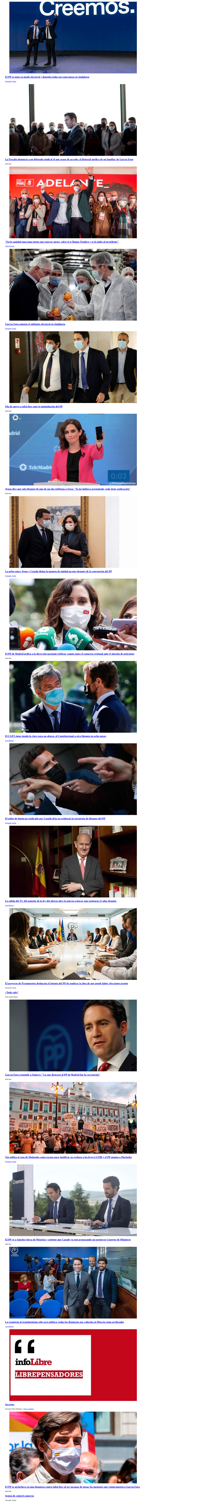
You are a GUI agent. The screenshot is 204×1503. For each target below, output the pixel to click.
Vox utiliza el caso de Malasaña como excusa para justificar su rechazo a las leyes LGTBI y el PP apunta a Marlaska (68, 1157)
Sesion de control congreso (19, 1495)
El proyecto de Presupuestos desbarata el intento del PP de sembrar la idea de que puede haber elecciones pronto (66, 983)
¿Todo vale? (11, 992)
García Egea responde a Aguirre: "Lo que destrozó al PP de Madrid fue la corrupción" (52, 1074)
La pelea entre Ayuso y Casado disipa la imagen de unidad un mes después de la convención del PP (58, 571)
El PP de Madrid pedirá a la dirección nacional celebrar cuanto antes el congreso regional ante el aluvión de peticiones (69, 653)
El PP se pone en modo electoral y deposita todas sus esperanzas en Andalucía (47, 77)
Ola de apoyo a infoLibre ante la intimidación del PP (34, 406)
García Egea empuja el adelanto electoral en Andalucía (35, 324)
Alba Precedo (9, 246)
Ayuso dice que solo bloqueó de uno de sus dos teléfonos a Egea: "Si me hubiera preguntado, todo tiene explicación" (67, 489)
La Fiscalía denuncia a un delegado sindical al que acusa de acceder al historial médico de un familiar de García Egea (69, 159)
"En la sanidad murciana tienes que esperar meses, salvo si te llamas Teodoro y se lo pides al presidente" (62, 241)
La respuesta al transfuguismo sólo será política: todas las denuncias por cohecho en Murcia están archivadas (64, 1322)
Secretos (9, 1404)
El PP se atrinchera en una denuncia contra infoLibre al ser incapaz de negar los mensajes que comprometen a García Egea (72, 1486)
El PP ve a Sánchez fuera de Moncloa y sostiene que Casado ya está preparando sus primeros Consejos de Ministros (68, 1239)
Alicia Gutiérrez (28, 1409)
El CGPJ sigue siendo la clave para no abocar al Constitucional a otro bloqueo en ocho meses (55, 736)
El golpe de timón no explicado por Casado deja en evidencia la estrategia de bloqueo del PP (55, 818)
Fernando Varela (10, 81)
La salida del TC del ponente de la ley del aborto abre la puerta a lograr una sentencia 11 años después (60, 901)
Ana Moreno (9, 741)
